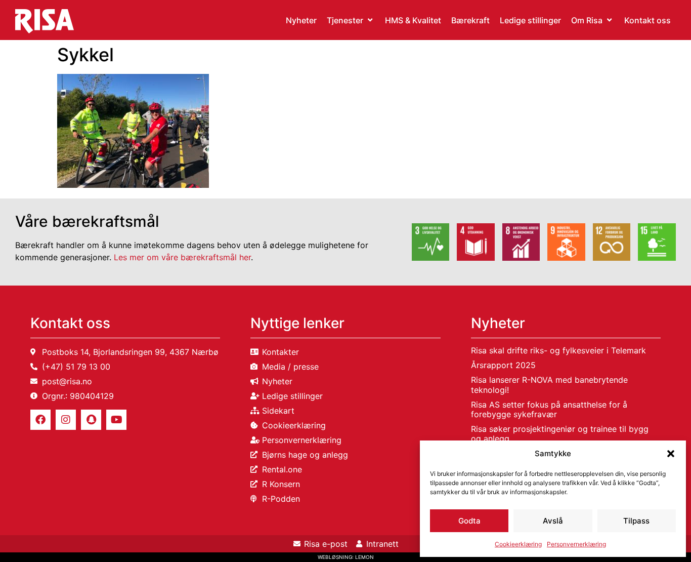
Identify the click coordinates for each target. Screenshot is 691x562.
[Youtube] (116, 420)
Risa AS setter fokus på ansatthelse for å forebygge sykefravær (549, 409)
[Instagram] (66, 420)
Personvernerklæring (576, 544)
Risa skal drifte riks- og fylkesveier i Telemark (558, 350)
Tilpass (636, 521)
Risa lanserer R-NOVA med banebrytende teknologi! (549, 384)
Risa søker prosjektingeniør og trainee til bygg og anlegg (560, 434)
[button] (671, 454)
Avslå (553, 521)
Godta (469, 521)
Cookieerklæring (518, 544)
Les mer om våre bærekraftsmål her (182, 257)
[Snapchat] (91, 420)
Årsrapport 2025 (503, 365)
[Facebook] (40, 420)
